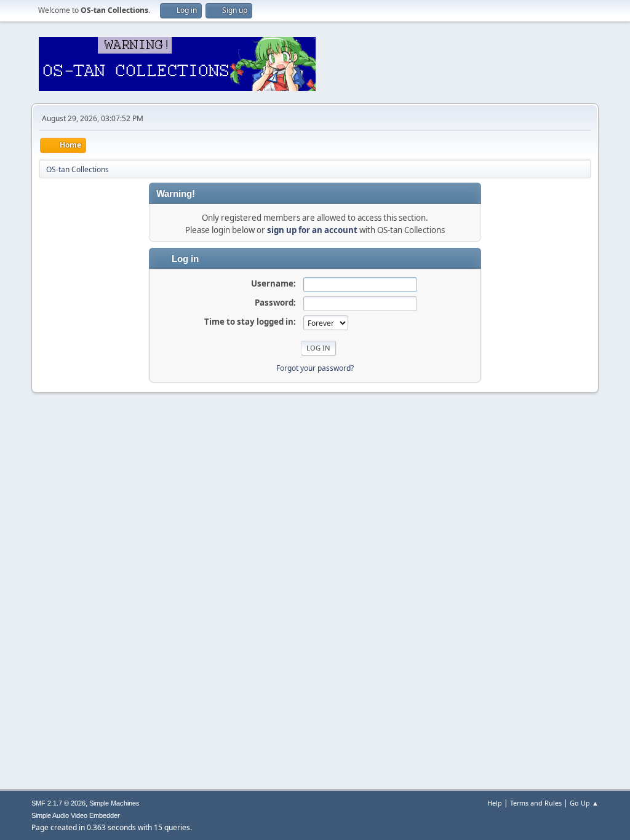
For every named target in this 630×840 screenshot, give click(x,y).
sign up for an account (312, 230)
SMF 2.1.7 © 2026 (58, 803)
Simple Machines (114, 803)
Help (494, 802)
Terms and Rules (536, 802)
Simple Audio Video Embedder (75, 815)
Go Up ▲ (584, 802)
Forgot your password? (315, 368)
